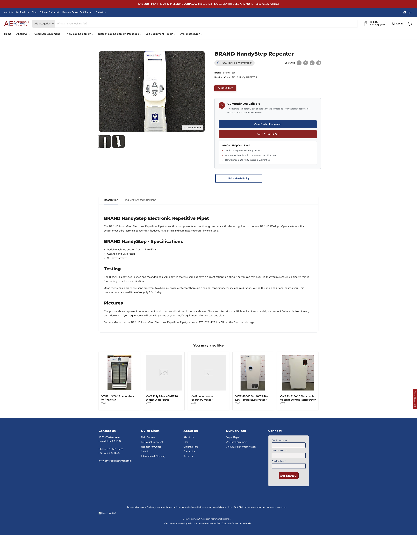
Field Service (148, 437)
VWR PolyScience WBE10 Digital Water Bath (162, 398)
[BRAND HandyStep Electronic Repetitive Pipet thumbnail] (104, 141)
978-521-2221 (377, 25)
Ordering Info (190, 446)
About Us (8, 12)
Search (145, 451)
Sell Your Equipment (49, 12)
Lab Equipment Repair (159, 34)
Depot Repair (233, 437)
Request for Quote (151, 446)
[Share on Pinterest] (318, 62)
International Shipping (153, 456)
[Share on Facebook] (299, 62)
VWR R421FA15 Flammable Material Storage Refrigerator (298, 398)
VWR (104, 403)
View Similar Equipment (267, 124)
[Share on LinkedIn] (312, 62)
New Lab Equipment (79, 34)
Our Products (22, 12)
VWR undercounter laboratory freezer (202, 398)
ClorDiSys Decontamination (241, 446)
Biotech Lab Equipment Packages (118, 34)
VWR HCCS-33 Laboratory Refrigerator (117, 397)
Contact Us (101, 12)
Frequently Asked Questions (139, 200)
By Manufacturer (190, 34)
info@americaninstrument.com (115, 460)
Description (111, 200)
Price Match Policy (238, 178)
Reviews (188, 456)
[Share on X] (305, 62)
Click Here (226, 523)
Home (7, 34)
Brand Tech (229, 72)
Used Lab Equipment (47, 34)
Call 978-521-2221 (268, 134)
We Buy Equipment (236, 442)
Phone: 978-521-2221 (111, 449)
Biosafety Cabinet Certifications (77, 12)
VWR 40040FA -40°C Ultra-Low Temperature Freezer (252, 398)
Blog (34, 12)
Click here (261, 4)
